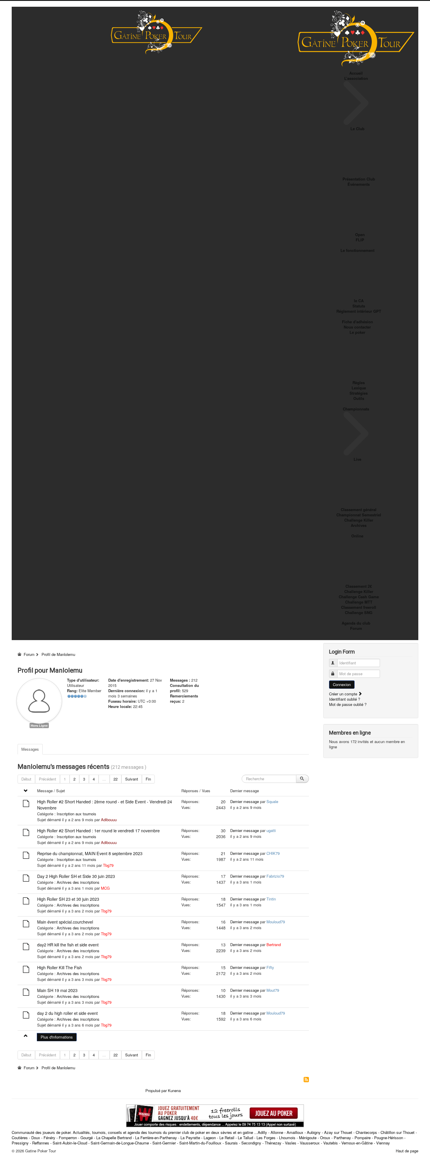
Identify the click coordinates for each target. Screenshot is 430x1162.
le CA (359, 300)
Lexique (359, 388)
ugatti (271, 830)
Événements (359, 184)
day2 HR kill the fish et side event (68, 945)
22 (115, 779)
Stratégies (359, 393)
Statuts (358, 306)
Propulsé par (156, 1090)
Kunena (174, 1090)
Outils (358, 398)
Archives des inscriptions (78, 882)
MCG (105, 888)
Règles (358, 382)
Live (357, 459)
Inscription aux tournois (76, 814)
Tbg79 (108, 865)
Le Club (357, 128)
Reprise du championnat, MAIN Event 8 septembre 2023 (89, 853)
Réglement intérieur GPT (358, 311)
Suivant (131, 779)
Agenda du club (356, 623)
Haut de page (407, 1151)
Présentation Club (359, 179)
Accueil (356, 73)
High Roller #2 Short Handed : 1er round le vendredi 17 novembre (98, 830)
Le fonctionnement (357, 250)
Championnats (356, 409)
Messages (30, 749)
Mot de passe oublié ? (348, 704)
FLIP (360, 240)
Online (357, 536)
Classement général (358, 509)
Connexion (342, 684)
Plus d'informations (57, 1037)
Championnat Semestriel (358, 515)
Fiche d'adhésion (357, 321)
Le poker (357, 332)
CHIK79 (273, 853)
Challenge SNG (358, 612)
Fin (148, 779)
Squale (272, 801)
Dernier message (244, 801)
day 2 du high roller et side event (67, 1013)
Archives (359, 525)
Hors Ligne (39, 725)
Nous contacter (357, 327)
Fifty (270, 967)
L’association (356, 78)
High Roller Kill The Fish (59, 967)
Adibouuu (109, 819)
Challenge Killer (358, 520)
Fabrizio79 (275, 876)
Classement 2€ (358, 586)
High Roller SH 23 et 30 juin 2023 (68, 899)
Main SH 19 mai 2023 (57, 990)
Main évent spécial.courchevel (65, 922)
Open (360, 234)
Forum (356, 628)
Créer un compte (343, 694)
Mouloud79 (275, 921)
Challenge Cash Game (359, 596)
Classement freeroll (358, 607)
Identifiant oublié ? (344, 699)
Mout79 (272, 990)
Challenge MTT (358, 602)
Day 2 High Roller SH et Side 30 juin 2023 (76, 876)
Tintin (271, 899)
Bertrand (273, 944)
